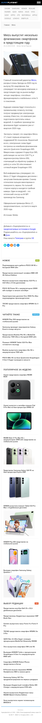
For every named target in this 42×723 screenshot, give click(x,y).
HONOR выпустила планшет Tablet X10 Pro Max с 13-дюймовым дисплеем (19, 507)
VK (33, 238)
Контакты (20, 710)
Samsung (16, 8)
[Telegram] (14, 245)
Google (8, 18)
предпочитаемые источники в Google (20, 229)
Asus (27, 12)
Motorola (26, 15)
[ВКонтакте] (8, 245)
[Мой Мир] (18, 245)
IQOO (14, 12)
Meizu (14, 25)
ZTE (18, 15)
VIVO (33, 12)
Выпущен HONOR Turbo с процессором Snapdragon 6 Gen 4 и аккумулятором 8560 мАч (20, 654)
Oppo (13, 15)
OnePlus (24, 18)
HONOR (24, 8)
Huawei (8, 12)
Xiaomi (7, 8)
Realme (32, 8)
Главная (7, 25)
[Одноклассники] (11, 245)
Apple (34, 15)
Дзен (7, 235)
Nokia (20, 12)
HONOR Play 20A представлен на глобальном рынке (16, 543)
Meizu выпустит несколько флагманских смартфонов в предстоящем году (21, 39)
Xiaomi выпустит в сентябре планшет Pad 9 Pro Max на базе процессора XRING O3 (19, 406)
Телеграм (19, 238)
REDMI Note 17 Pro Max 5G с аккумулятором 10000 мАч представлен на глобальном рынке (20, 439)
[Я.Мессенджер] (5, 245)
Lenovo (16, 18)
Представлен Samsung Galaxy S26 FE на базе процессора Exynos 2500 (19, 471)
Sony (7, 15)
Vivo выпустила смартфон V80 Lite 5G (19, 647)
